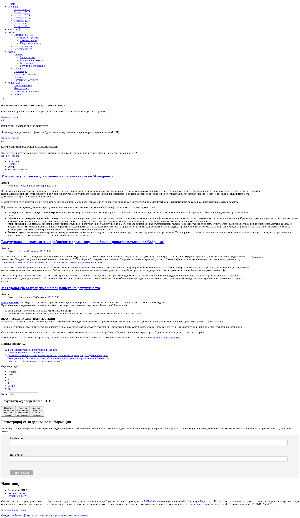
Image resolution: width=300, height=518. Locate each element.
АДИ (184, 501)
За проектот (14, 82)
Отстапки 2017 (22, 12)
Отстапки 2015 (22, 18)
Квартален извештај (30, 43)
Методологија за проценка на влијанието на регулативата (50, 288)
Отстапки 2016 (22, 15)
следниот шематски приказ (166, 337)
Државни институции (31, 60)
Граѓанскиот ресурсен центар (63, 501)
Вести (11, 32)
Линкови (18, 54)
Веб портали (26, 63)
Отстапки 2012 (22, 26)
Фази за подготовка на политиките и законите (32, 349)
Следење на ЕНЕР (23, 34)
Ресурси (12, 51)
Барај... (5, 394)
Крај (10, 388)
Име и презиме (18, 455)
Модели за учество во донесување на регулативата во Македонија (57, 176)
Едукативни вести (23, 49)
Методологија (21, 88)
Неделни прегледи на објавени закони (8, 411)
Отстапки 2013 (22, 23)
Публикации (20, 71)
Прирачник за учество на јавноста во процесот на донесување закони (39, 262)
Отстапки (13, 6)
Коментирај (14, 29)
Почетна (12, 4)
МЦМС (148, 501)
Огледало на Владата (199, 504)
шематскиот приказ (93, 262)
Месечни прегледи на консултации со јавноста (22, 411)
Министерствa (27, 57)
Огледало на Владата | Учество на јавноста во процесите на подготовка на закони (44, 515)
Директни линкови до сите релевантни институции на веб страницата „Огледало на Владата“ (58, 355)
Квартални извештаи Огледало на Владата (37, 411)
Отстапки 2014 (22, 20)
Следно (11, 385)
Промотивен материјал (26, 80)
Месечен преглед (29, 40)
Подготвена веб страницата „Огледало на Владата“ (35, 361)
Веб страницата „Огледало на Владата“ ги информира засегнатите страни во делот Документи (58, 358)
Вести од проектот (24, 46)
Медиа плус (206, 501)
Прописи (18, 68)
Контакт (18, 94)
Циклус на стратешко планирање (25, 352)
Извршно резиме (23, 85)
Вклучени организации (32, 65)
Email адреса (17, 438)
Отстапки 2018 (22, 9)
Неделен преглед (29, 37)
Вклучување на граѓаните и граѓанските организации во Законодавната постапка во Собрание (82, 242)
